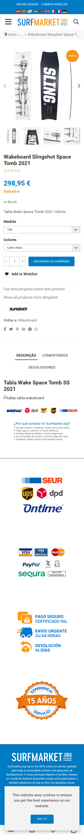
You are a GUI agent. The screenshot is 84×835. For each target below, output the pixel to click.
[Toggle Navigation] (8, 22)
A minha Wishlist (55, 4)
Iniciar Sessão (27, 4)
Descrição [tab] (26, 355)
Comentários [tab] (55, 355)
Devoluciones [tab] (42, 367)
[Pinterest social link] (17, 329)
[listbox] (42, 230)
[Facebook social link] (5, 329)
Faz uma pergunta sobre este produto (34, 289)
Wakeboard (27, 320)
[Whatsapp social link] (36, 329)
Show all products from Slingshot (31, 297)
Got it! (42, 819)
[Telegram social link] (30, 329)
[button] (76, 22)
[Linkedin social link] (23, 329)
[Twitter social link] (11, 329)
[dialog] (42, 808)
